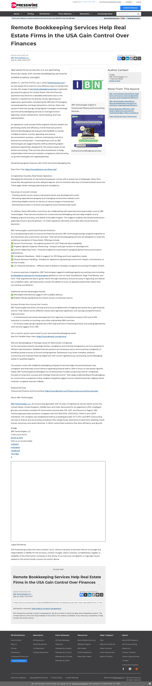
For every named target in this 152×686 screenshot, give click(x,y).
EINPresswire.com (56, 83)
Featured (59, 644)
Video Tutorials (106, 648)
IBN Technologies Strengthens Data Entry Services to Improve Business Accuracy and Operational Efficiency (124, 96)
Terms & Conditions (18, 678)
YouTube (15, 454)
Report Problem (106, 656)
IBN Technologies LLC (20, 58)
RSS (123, 18)
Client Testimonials (107, 652)
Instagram (15, 447)
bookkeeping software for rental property (30, 275)
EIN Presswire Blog (129, 644)
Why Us (14, 644)
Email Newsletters (134, 18)
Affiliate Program (84, 644)
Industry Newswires (40, 652)
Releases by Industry (63, 648)
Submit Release (130, 8)
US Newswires (38, 648)
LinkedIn (15, 444)
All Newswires (38, 640)
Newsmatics (118, 678)
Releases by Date (62, 660)
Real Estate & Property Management (46, 609)
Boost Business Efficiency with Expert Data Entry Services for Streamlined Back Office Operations (123, 111)
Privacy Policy (56, 678)
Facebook (15, 451)
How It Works (16, 640)
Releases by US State (63, 656)
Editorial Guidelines (107, 644)
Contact (129, 2)
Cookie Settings (72, 678)
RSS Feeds (82, 648)
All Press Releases (62, 640)
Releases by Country (63, 652)
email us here (17, 438)
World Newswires (40, 644)
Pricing (110, 2)
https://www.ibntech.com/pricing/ (51, 336)
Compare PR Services (19, 656)
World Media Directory (112, 18)
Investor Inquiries (129, 652)
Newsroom (126, 648)
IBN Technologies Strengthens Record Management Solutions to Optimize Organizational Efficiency (123, 103)
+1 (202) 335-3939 (88, 2)
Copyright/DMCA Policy (38, 678)
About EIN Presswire (130, 640)
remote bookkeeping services (43, 89)
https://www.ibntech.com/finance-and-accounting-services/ (71, 391)
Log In (138, 2)
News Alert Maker (85, 656)
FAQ (101, 640)
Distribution (15, 652)
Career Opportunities (130, 656)
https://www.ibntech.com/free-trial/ (41, 169)
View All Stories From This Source (123, 116)
